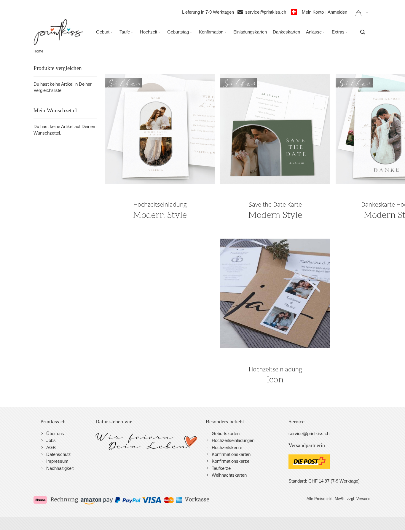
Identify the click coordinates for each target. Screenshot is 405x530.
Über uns (55, 433)
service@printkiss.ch (267, 12)
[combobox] (363, 32)
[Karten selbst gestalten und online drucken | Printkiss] (58, 32)
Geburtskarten (226, 433)
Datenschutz (58, 454)
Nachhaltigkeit (60, 468)
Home (38, 51)
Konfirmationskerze (230, 461)
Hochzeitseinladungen (233, 440)
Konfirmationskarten (231, 454)
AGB (51, 447)
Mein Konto (313, 12)
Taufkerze (221, 468)
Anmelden (337, 12)
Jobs (51, 440)
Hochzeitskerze (227, 447)
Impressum (57, 461)
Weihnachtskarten (229, 475)
